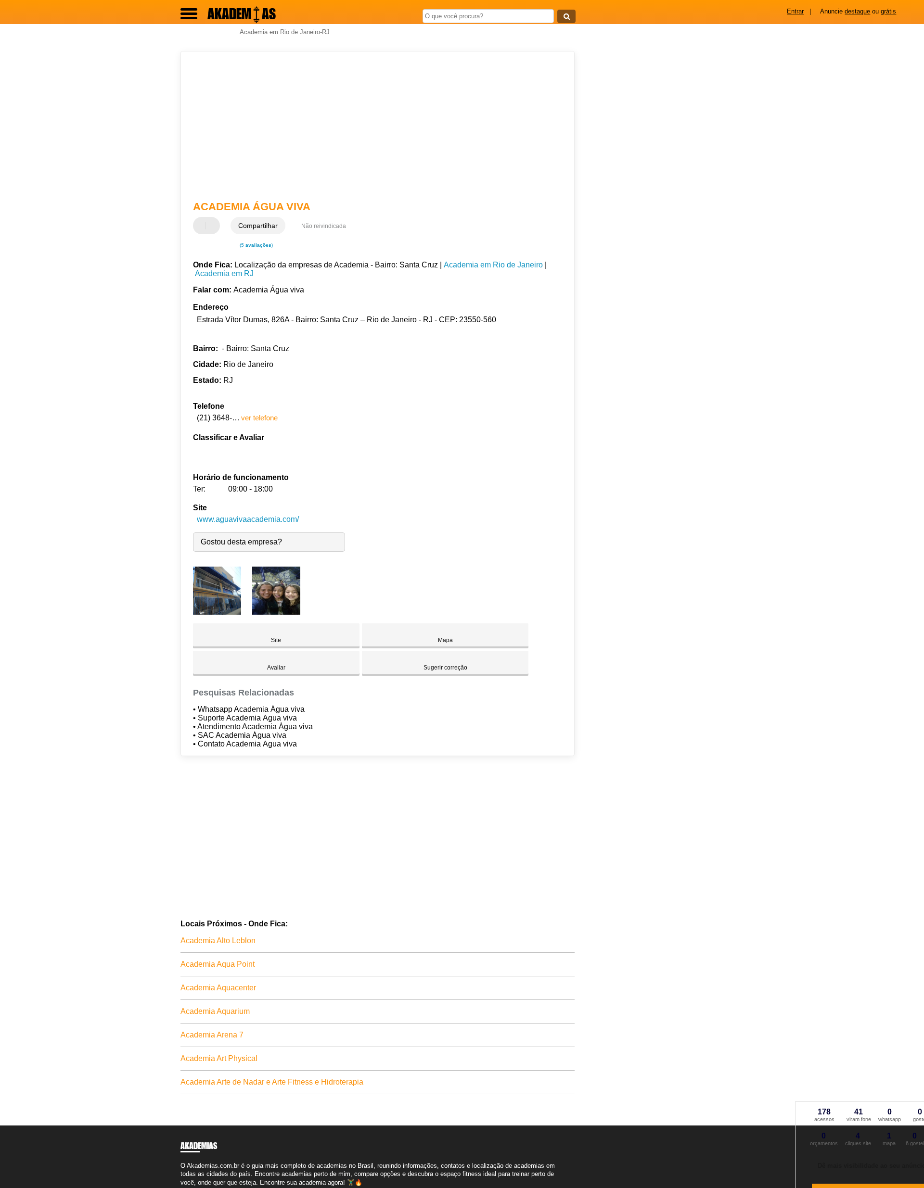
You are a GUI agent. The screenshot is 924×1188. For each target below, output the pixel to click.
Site (276, 640)
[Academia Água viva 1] (217, 612)
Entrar (795, 11)
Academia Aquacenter (218, 988)
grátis (888, 11)
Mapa (445, 640)
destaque (857, 11)
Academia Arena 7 (212, 1035)
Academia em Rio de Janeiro (493, 265)
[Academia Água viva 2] (276, 612)
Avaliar (276, 667)
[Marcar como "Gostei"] (201, 225)
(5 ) (255, 245)
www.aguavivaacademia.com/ (248, 519)
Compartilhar (258, 225)
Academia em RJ (224, 273)
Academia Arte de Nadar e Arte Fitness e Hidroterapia (271, 1082)
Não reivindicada (323, 226)
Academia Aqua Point (217, 964)
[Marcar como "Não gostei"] (213, 225)
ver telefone (259, 418)
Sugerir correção (445, 667)
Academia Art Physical (218, 1058)
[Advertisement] (373, 126)
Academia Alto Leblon (218, 940)
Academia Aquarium (215, 1011)
